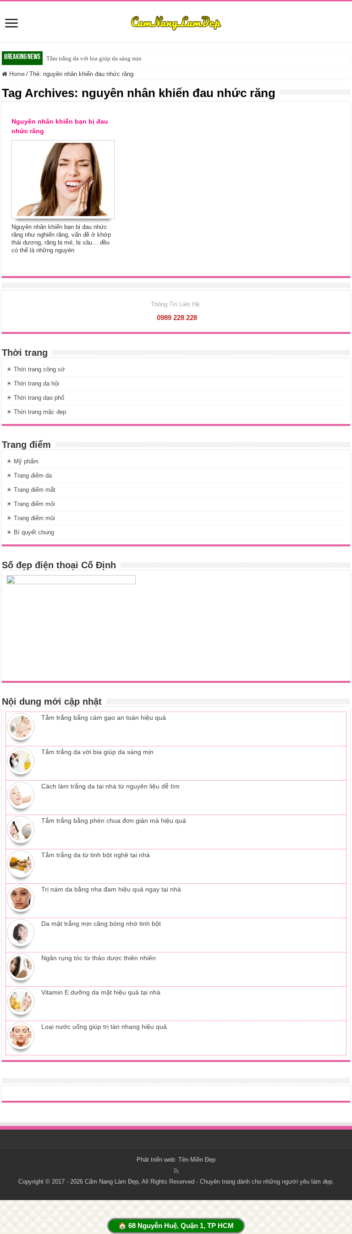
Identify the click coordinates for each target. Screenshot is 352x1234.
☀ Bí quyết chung (30, 532)
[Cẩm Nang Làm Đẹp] (176, 22)
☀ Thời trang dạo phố (35, 397)
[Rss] (176, 1170)
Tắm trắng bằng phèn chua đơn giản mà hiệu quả (113, 820)
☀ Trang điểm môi (30, 503)
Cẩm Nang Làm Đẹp (111, 1181)
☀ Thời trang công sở (35, 369)
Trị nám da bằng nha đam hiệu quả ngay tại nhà (111, 889)
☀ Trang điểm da (29, 475)
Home (16, 74)
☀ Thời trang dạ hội (32, 383)
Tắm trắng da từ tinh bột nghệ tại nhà (95, 855)
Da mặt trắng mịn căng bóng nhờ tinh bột (101, 923)
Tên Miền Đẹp (196, 1159)
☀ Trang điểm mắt (30, 489)
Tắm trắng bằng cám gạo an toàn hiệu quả (103, 717)
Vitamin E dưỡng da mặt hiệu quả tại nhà (100, 992)
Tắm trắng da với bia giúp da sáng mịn (94, 58)
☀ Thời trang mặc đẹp (36, 411)
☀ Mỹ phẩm (22, 461)
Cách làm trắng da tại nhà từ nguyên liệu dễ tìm (110, 786)
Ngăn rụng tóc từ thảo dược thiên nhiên (98, 958)
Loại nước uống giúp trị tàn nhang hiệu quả (104, 1026)
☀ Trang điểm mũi (30, 518)
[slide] (11, 24)
